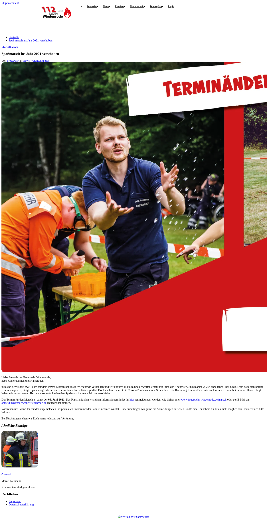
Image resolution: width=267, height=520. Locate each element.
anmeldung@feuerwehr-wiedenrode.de (23, 402)
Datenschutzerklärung (21, 504)
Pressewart (13, 60)
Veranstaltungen (40, 60)
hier (132, 399)
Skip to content (10, 3)
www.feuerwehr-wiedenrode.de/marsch (203, 399)
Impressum (15, 501)
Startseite (14, 37)
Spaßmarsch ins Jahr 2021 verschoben (30, 40)
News (26, 60)
